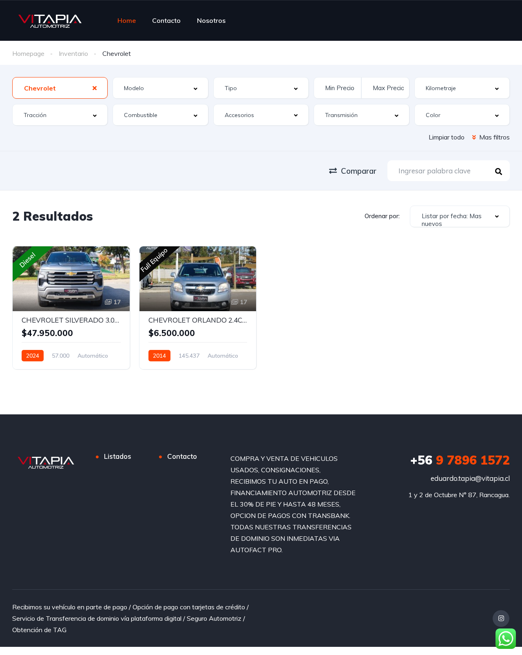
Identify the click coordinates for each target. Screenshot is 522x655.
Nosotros (211, 20)
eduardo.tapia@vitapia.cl (470, 478)
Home (126, 20)
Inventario (73, 53)
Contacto (166, 20)
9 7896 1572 (460, 460)
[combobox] (60, 88)
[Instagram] (501, 618)
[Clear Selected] (94, 88)
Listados (117, 456)
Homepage (28, 53)
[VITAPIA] (50, 20)
